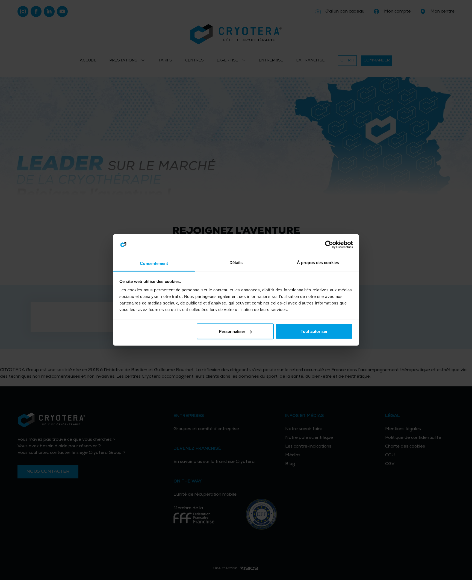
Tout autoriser (314, 331)
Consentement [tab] (154, 263)
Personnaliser (232, 331)
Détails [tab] (236, 262)
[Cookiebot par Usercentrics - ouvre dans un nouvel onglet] (329, 245)
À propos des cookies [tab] (318, 262)
